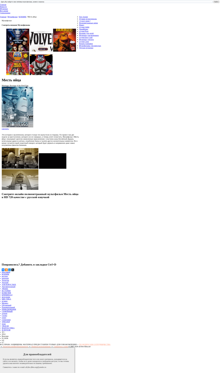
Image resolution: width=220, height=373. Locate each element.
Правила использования (41, 347)
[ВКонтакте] (3, 269)
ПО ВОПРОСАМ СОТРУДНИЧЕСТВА (94, 344)
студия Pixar (83, 31)
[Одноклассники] (6, 269)
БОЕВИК (22, 17)
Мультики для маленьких (89, 35)
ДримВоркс (83, 29)
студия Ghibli (84, 27)
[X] (12, 269)
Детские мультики (86, 48)
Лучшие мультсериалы (88, 19)
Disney (81, 25)
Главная (3, 17)
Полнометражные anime (88, 23)
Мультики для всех (86, 40)
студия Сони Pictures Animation (86, 43)
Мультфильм (12, 17)
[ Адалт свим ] (84, 21)
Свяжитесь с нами (61, 347)
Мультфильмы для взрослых (90, 46)
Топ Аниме (83, 17)
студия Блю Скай (85, 37)
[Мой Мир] (9, 269)
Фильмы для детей (86, 33)
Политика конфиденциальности (15, 347)
